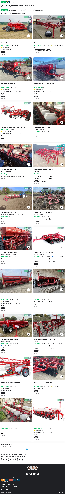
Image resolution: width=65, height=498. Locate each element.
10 (22, 460)
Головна (6, 497)
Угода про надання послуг (9, 486)
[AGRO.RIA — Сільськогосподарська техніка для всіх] (6, 2)
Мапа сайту (4, 489)
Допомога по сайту (32, 470)
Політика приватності (7, 484)
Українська (60, 492)
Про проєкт (4, 481)
